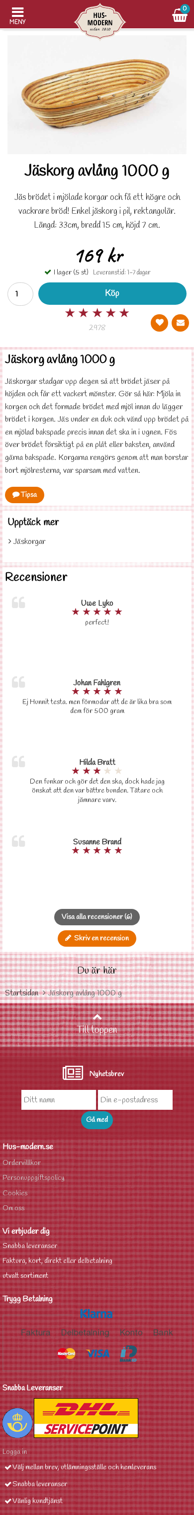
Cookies (14, 1193)
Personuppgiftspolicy (33, 1178)
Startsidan (21, 993)
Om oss (13, 1208)
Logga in (14, 1452)
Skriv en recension (100, 938)
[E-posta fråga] (180, 323)
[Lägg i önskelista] (159, 323)
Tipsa (28, 495)
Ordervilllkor (21, 1163)
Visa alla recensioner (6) (97, 917)
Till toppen (97, 1030)
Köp (112, 293)
